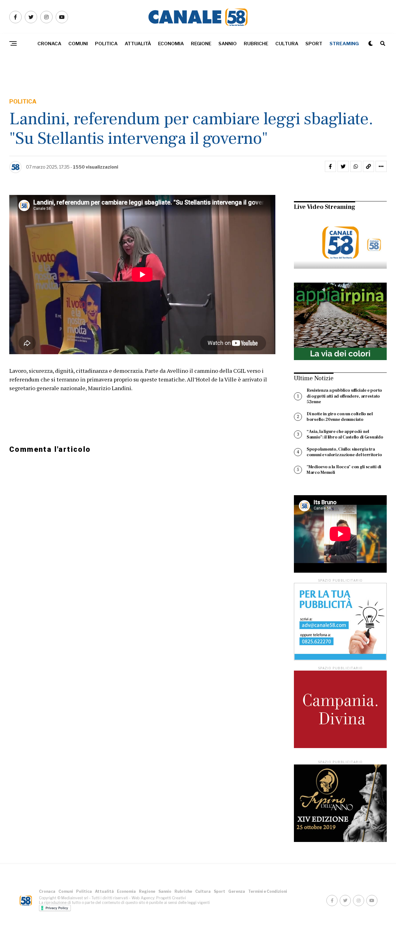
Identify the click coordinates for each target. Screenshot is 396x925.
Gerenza (236, 891)
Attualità (138, 43)
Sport (313, 43)
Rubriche (256, 43)
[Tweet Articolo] (343, 166)
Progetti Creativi (171, 898)
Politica (106, 43)
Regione (201, 43)
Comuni (78, 43)
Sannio (227, 43)
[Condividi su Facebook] (330, 166)
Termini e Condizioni (267, 891)
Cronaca (49, 43)
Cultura (286, 43)
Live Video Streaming (324, 207)
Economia (171, 43)
